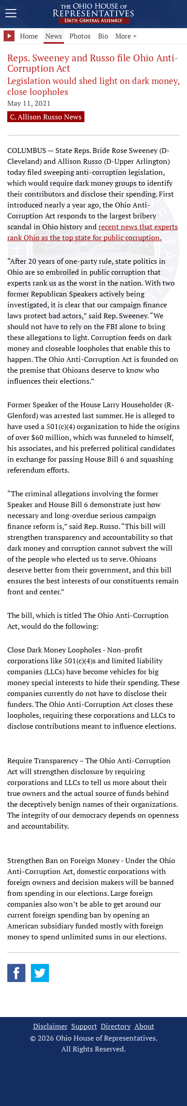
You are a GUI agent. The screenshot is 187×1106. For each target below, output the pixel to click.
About (144, 1026)
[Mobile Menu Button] (10, 14)
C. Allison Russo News (46, 117)
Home (29, 35)
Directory (116, 1026)
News (53, 35)
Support (84, 1026)
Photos (80, 35)
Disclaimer (50, 1026)
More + (126, 35)
